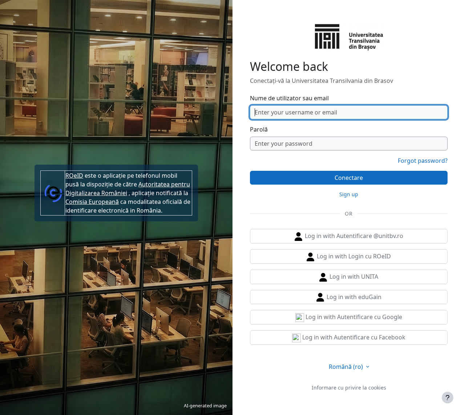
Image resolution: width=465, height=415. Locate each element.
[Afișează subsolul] (447, 397)
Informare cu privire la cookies (349, 387)
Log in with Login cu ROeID (353, 256)
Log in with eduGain (353, 297)
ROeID (74, 176)
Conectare (349, 178)
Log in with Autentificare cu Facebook (353, 337)
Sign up (348, 194)
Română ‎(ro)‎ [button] (346, 367)
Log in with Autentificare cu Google (353, 317)
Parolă (259, 129)
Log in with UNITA (353, 277)
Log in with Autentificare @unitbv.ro (353, 236)
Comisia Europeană (92, 202)
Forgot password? (423, 161)
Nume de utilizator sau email (289, 98)
